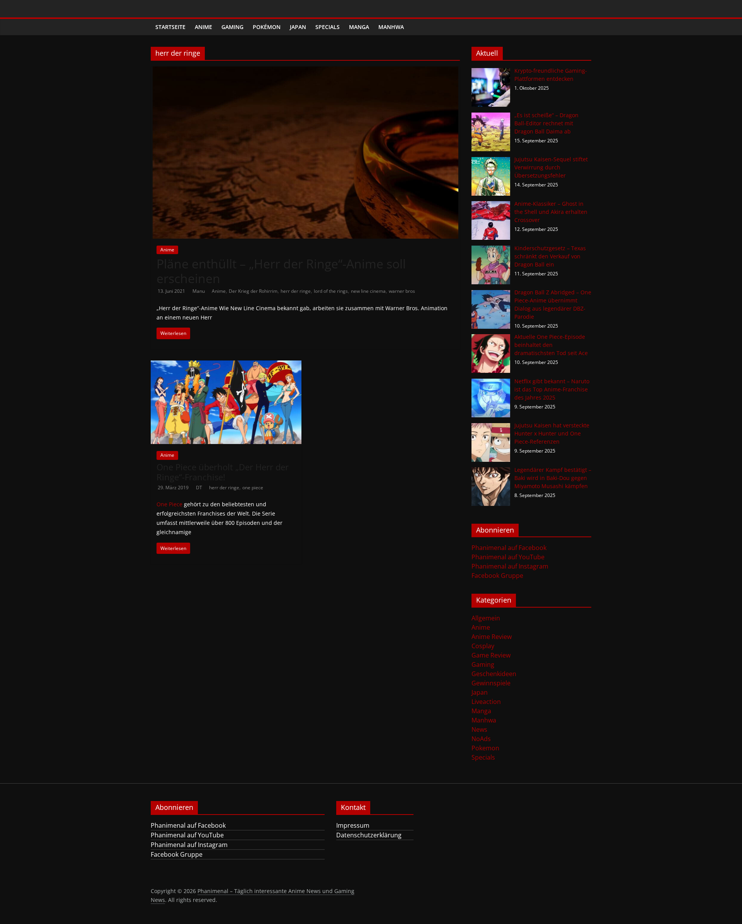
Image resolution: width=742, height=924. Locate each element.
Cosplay (482, 646)
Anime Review (491, 636)
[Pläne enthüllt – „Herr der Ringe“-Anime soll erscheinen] (305, 71)
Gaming (232, 27)
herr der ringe (296, 291)
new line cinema (368, 291)
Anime (203, 27)
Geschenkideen (493, 674)
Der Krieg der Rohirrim (253, 291)
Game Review (491, 655)
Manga (359, 27)
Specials (327, 27)
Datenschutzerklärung (369, 835)
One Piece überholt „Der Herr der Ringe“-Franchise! (223, 472)
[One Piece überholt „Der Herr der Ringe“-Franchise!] (226, 365)
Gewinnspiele (491, 683)
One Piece (169, 504)
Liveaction (486, 701)
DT (199, 487)
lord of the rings (331, 291)
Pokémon (267, 27)
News (479, 729)
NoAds (481, 738)
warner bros (402, 291)
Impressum (352, 825)
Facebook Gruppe (497, 575)
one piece (252, 487)
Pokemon (485, 748)
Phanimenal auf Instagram (509, 566)
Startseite (170, 27)
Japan (298, 27)
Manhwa (391, 27)
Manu (199, 291)
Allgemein (485, 618)
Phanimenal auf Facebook (508, 547)
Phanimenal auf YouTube (508, 557)
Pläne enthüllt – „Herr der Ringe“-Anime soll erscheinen (281, 271)
